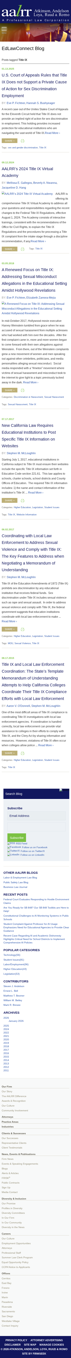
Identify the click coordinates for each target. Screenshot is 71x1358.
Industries (8, 1126)
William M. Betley (12, 1000)
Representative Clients (14, 1143)
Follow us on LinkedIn (32, 854)
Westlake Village (11, 1321)
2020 (6, 1039)
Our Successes (10, 1138)
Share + (10, 141)
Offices (6, 1273)
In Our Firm (8, 1218)
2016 (6, 1053)
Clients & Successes (14, 1133)
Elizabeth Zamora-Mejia (41, 297)
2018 (6, 1046)
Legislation (37, 507)
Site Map (30, 1344)
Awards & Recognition (14, 1101)
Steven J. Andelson (13, 986)
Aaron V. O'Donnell (18, 705)
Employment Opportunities (16, 1243)
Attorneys (7, 1117)
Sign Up (6, 1187)
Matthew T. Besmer (13, 995)
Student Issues (51, 507)
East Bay (6, 1283)
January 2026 (16, 1021)
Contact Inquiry (10, 1325)
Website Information (27, 514)
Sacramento (8, 1311)
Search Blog (13, 794)
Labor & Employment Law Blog (20, 877)
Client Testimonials (12, 1147)
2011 (6, 1070)
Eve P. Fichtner (16, 103)
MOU (10, 643)
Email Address (19, 816)
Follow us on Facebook (34, 847)
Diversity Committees (13, 1213)
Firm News (7, 1159)
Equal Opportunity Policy (15, 1262)
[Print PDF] (22, 140)
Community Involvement (15, 1110)
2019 (6, 1043)
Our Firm (7, 1086)
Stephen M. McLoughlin (21, 453)
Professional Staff (11, 1253)
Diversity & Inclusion (14, 1198)
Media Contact (10, 1192)
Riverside (7, 1307)
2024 (6, 1029)
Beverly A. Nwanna (45, 182)
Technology (9, 955)
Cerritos (6, 1278)
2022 (6, 1032)
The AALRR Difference (14, 1096)
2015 (6, 1056)
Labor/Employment (13, 964)
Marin (5, 1297)
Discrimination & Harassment (28, 397)
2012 (6, 1067)
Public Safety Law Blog (15, 882)
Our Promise (9, 1203)
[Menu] (4, 29)
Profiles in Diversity (12, 1208)
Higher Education (22, 507)
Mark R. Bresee (12, 1005)
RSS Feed (21, 843)
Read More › (52, 132)
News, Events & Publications (19, 1154)
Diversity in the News (13, 1227)
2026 (6, 1017)
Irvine (5, 1292)
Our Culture (8, 1105)
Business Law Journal (15, 887)
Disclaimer (12, 1344)
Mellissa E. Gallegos (19, 182)
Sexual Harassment (54, 397)
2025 (6, 1025)
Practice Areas (10, 1122)
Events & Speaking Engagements (20, 1164)
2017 (6, 1049)
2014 (6, 1060)
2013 (6, 1063)
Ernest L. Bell (10, 990)
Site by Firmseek (34, 1353)
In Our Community (12, 1222)
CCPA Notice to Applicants (16, 1267)
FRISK (6, 1178)
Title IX (42, 147)
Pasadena (7, 1302)
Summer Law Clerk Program (17, 1257)
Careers (6, 1234)
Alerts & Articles (10, 1173)
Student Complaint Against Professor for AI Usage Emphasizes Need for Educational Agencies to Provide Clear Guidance (36, 927)
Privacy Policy (16, 1340)
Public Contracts (10, 1182)
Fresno (5, 1288)
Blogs (5, 1168)
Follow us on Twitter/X (33, 851)
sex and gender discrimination (23, 147)
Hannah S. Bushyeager (40, 103)
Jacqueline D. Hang (14, 187)
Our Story (7, 1091)
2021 (6, 1036)
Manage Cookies (51, 1344)
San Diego (7, 1316)
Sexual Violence (22, 643)
